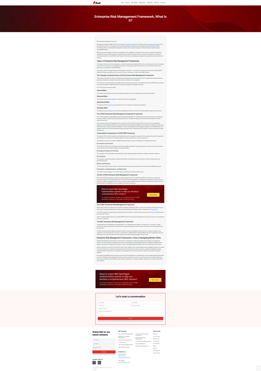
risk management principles (152, 44)
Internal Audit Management (125, 340)
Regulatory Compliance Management (124, 337)
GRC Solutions (134, 2)
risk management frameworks (131, 44)
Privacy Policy (156, 353)
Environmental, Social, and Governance (142, 334)
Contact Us (163, 2)
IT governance (154, 209)
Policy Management (140, 343)
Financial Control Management (143, 341)
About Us (127, 2)
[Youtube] (99, 362)
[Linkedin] (94, 362)
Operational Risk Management (125, 334)
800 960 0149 (121, 356)
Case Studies (156, 343)
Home (122, 2)
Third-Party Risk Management (125, 344)
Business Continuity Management (140, 338)
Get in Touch (153, 194)
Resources (156, 2)
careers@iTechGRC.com (124, 362)
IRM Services (142, 2)
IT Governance (122, 342)
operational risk (111, 105)
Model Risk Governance (124, 347)
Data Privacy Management (142, 346)
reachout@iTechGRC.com (124, 357)
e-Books (155, 348)
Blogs (154, 346)
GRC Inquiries (156, 350)
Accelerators (150, 2)
